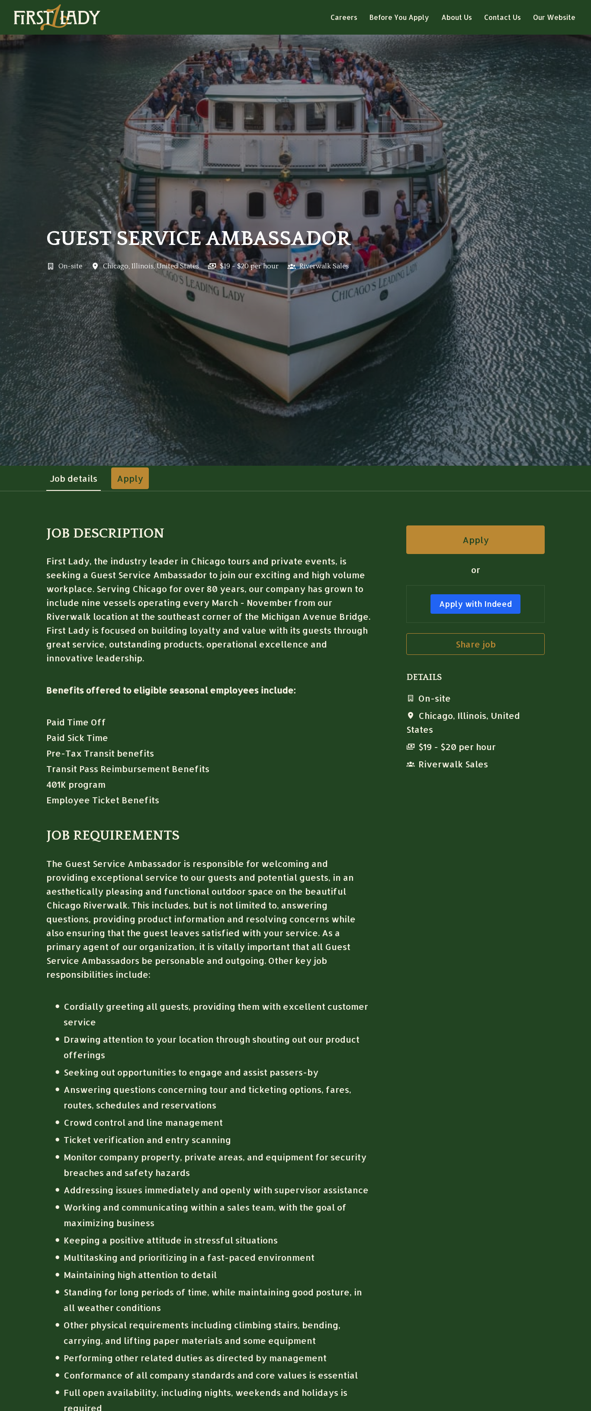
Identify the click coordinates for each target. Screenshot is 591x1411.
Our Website (554, 17)
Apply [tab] (130, 478)
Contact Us (502, 17)
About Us (456, 17)
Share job (476, 644)
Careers (344, 17)
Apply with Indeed (475, 604)
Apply (476, 539)
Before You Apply (399, 17)
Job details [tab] (73, 478)
